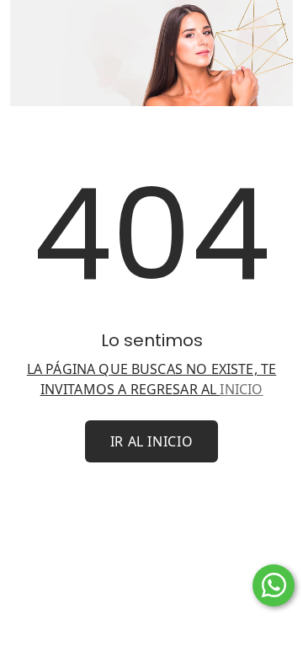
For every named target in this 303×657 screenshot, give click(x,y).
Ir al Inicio (152, 441)
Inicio (241, 389)
